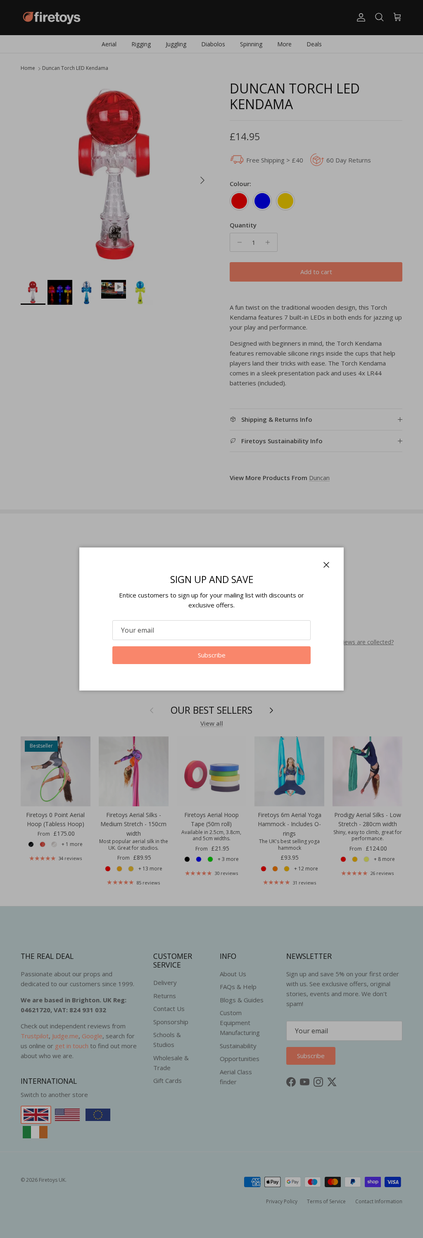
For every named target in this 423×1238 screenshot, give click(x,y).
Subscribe (212, 655)
